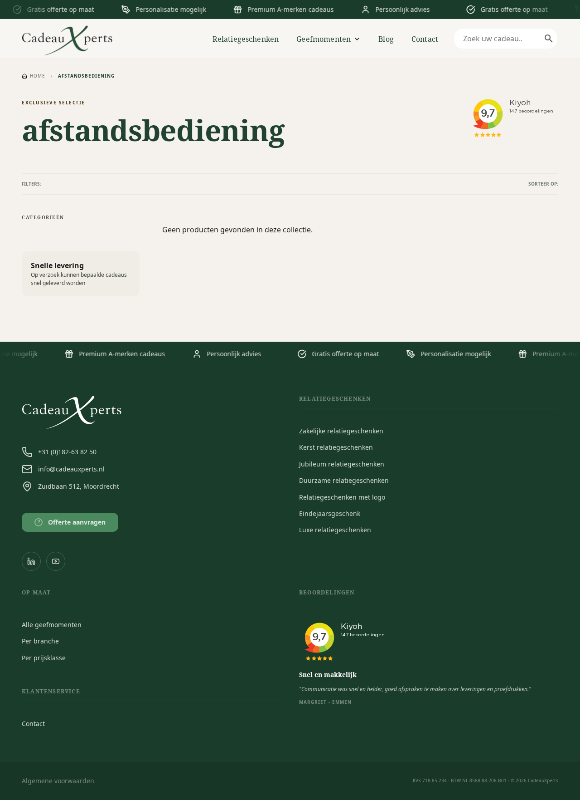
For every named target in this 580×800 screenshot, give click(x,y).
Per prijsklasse (44, 657)
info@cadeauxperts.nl (71, 469)
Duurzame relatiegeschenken (344, 480)
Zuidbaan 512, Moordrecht (78, 486)
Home (37, 76)
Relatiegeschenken (246, 39)
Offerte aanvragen (72, 522)
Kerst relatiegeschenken (336, 447)
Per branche (40, 641)
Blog (386, 39)
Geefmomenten (323, 39)
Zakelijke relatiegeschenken (341, 431)
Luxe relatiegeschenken (335, 529)
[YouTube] (55, 561)
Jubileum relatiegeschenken (341, 464)
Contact (424, 39)
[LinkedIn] (31, 561)
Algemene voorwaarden (58, 780)
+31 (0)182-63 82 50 (67, 451)
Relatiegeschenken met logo (342, 497)
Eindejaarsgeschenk (329, 513)
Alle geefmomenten (52, 624)
